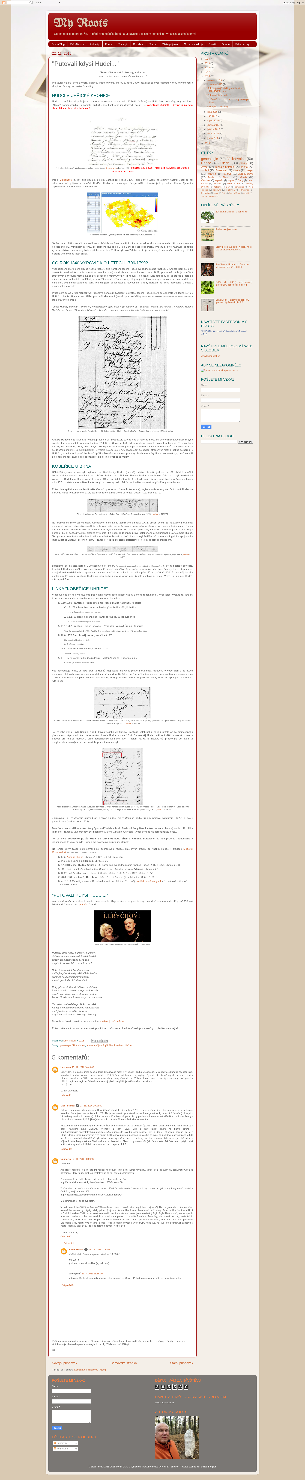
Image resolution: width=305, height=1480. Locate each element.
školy (216, 193)
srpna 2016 (213, 120)
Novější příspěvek (64, 1363)
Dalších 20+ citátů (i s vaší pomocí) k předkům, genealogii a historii (234, 283)
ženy (240, 180)
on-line (155, 514)
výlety (236, 170)
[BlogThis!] (96, 1041)
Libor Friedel (68, 1106)
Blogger (212, 1467)
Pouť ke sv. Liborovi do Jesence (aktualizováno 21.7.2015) (232, 265)
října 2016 (212, 112)
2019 (207, 63)
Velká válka (236, 159)
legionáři (219, 180)
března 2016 (214, 129)
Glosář (212, 44)
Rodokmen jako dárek (227, 229)
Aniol (224, 193)
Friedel (109, 44)
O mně (226, 44)
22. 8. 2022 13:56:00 (92, 1273)
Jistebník (218, 187)
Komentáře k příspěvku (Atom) (90, 1370)
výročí (204, 166)
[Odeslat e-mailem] (93, 1041)
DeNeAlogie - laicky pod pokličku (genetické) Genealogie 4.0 (232, 301)
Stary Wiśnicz (234, 193)
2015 (207, 143)
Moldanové (65, 179)
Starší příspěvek (181, 1363)
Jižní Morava (78, 1045)
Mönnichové (233, 183)
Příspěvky (61, 1443)
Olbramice (205, 193)
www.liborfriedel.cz (210, 356)
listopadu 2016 (215, 84)
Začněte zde (77, 44)
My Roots (81, 23)
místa (244, 166)
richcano (174, 1467)
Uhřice (128, 1045)
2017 (207, 72)
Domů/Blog (58, 44)
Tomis (152, 44)
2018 (207, 67)
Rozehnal (138, 44)
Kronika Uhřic (111, 168)
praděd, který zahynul (148, 881)
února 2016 (213, 133)
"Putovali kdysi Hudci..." (219, 95)
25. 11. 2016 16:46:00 (83, 1067)
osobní (205, 170)
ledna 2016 (213, 138)
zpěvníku (83, 904)
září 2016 (212, 116)
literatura (217, 190)
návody (243, 177)
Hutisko (217, 183)
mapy (250, 170)
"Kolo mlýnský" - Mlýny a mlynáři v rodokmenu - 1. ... (225, 89)
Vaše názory (242, 44)
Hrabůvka (230, 190)
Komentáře (62, 1449)
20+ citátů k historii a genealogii (232, 212)
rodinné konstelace (209, 196)
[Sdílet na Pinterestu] (106, 1041)
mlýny (231, 180)
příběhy (109, 1045)
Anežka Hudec (75, 857)
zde (175, 431)
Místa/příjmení (170, 44)
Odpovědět (66, 1095)
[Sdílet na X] (100, 1041)
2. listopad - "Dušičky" (218, 106)
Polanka (211, 173)
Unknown (66, 1067)
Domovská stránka (123, 1363)
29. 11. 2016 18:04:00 (83, 1159)
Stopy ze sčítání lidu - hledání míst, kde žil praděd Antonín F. (234, 248)
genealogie (65, 1045)
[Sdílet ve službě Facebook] (103, 1041)
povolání (246, 193)
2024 (207, 59)
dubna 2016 (213, 125)
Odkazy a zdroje (193, 44)
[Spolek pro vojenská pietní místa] (219, 370)
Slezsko (227, 177)
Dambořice (239, 187)
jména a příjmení (95, 1045)
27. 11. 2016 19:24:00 (91, 1106)
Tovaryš (123, 44)
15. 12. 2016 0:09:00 (99, 1249)
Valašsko (205, 180)
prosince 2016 (214, 80)
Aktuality (95, 44)
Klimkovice (244, 190)
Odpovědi (69, 1243)
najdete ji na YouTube (112, 1021)
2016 (207, 76)
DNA (228, 187)
